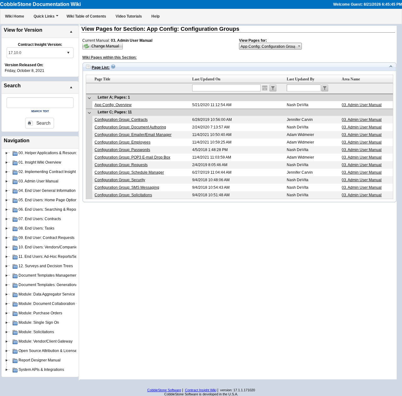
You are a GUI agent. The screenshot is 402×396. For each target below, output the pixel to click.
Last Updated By (300, 79)
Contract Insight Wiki (200, 390)
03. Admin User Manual (362, 105)
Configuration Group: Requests (121, 165)
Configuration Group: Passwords (122, 150)
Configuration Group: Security (120, 180)
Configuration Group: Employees (122, 142)
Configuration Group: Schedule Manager (129, 172)
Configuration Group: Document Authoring (130, 127)
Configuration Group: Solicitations (123, 195)
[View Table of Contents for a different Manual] (102, 46)
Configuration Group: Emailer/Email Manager (133, 135)
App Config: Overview (113, 105)
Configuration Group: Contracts (121, 119)
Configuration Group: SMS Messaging (127, 187)
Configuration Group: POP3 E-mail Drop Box (132, 157)
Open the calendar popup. (264, 87)
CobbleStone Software (164, 390)
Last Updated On (206, 79)
